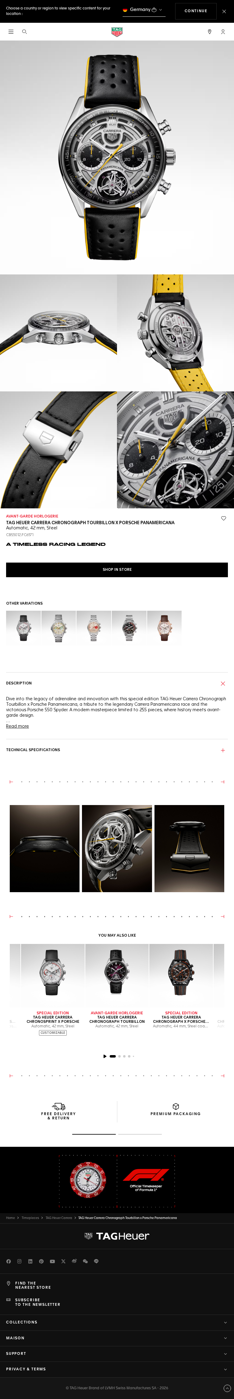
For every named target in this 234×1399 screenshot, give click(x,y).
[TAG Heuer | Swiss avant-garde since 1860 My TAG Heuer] (117, 1236)
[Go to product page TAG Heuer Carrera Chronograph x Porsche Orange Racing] (181, 976)
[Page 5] (133, 1056)
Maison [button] (15, 1338)
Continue (201, 11)
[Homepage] (117, 31)
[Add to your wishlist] (223, 518)
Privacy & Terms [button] (26, 1369)
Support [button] (16, 1354)
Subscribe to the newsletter (38, 1302)
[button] (223, 32)
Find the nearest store (33, 1286)
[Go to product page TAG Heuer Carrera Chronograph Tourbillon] (117, 976)
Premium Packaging (176, 1114)
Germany (140, 9)
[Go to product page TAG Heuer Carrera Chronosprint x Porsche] (53, 976)
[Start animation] (105, 1056)
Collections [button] (21, 1322)
